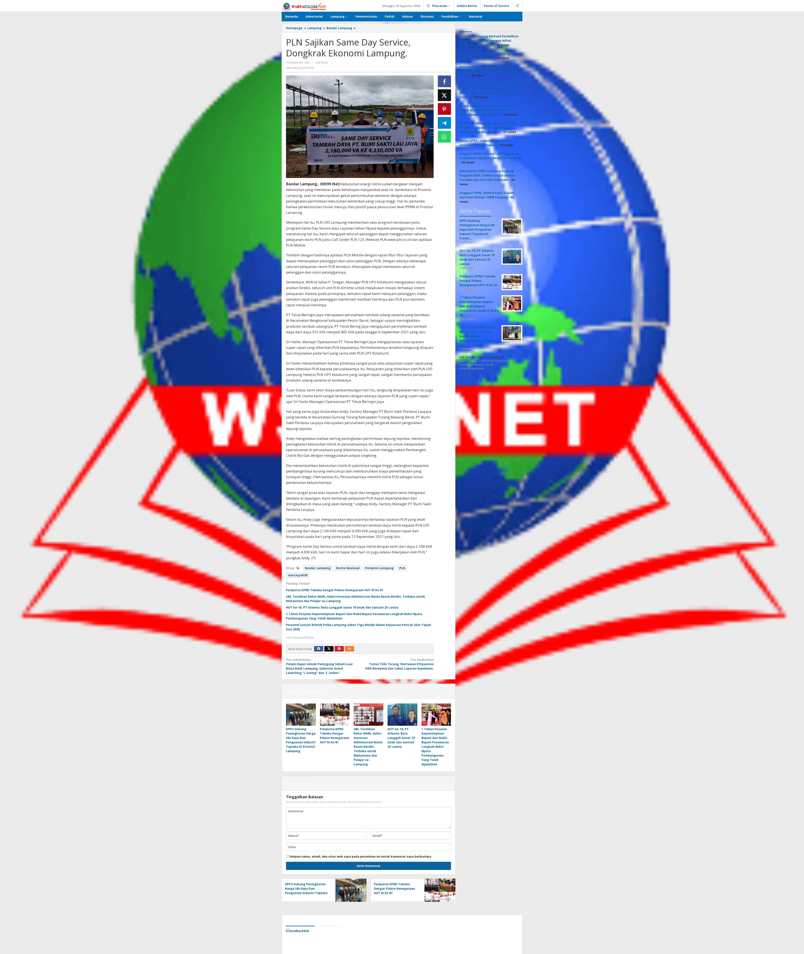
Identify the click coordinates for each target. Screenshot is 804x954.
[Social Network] (517, 6)
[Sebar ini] (444, 81)
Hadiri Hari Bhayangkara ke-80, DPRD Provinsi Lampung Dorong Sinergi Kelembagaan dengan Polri (487, 127)
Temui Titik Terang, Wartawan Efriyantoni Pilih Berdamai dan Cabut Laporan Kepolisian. (399, 664)
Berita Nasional (347, 568)
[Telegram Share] (444, 123)
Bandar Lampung (318, 568)
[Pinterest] (339, 649)
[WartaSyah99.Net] (304, 6)
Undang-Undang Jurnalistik (476, 364)
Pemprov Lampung (379, 568)
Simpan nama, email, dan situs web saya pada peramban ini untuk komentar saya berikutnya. (361, 856)
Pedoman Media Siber (495, 361)
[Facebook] (318, 649)
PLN (402, 568)
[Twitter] (329, 649)
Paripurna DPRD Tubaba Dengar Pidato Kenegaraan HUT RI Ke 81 (334, 590)
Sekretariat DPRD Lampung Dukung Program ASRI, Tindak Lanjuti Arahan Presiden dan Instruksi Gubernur (487, 175)
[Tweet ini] (444, 95)
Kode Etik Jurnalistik (472, 368)
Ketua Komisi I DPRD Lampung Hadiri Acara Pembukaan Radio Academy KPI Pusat (488, 71)
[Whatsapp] (444, 137)
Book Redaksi (468, 361)
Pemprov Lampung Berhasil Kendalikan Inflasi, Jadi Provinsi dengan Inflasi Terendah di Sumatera (489, 40)
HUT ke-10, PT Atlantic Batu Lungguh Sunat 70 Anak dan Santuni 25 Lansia (342, 607)
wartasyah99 (298, 575)
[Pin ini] (444, 109)
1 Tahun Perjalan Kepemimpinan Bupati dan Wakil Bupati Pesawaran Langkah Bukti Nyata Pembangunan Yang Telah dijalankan (435, 746)
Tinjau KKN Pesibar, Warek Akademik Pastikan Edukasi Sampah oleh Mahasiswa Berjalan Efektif (488, 110)
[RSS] (349, 649)
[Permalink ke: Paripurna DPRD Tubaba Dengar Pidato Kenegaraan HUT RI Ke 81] (335, 714)
